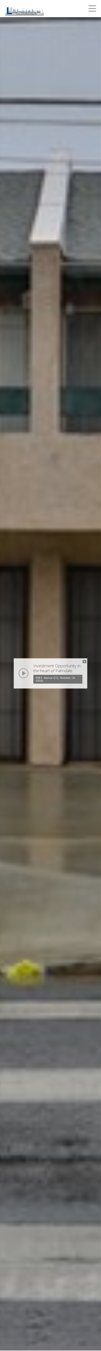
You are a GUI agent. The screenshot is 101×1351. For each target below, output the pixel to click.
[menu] (92, 9)
